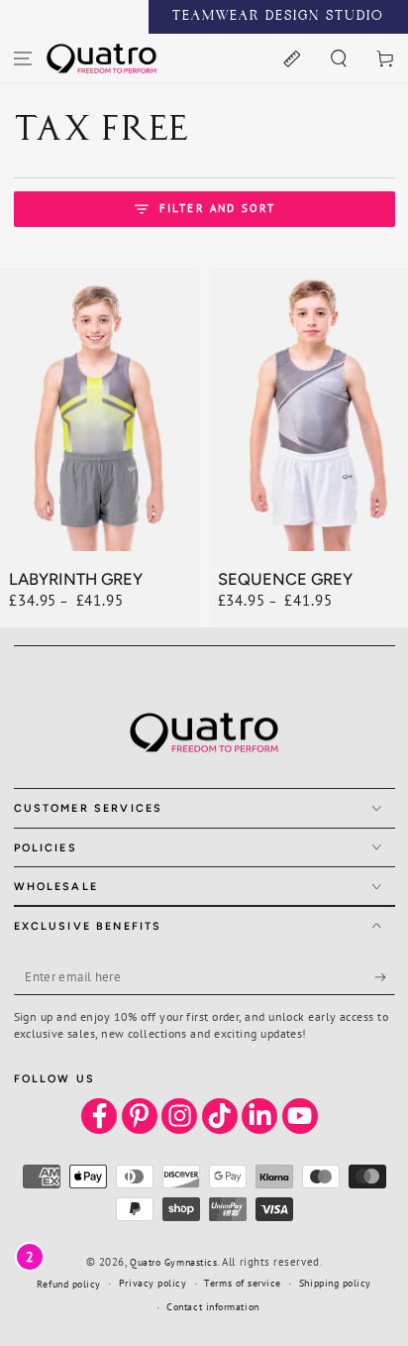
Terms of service (242, 1283)
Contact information (212, 1306)
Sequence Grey (285, 579)
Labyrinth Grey (76, 579)
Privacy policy (153, 1283)
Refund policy (69, 1284)
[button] (338, 58)
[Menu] (23, 58)
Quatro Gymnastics (173, 1262)
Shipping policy (335, 1283)
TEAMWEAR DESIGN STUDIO (278, 17)
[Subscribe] (384, 977)
